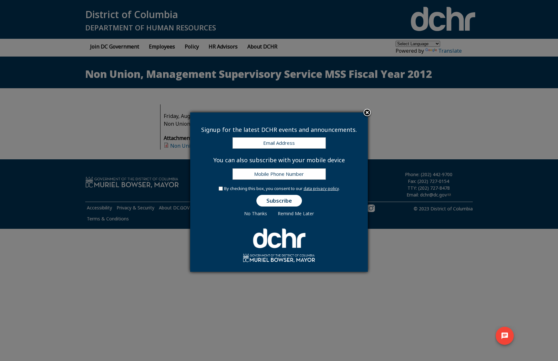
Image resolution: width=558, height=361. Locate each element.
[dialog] (279, 192)
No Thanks (255, 213)
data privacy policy (321, 188)
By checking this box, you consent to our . (282, 188)
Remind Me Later (296, 213)
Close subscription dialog (367, 113)
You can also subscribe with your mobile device (279, 160)
